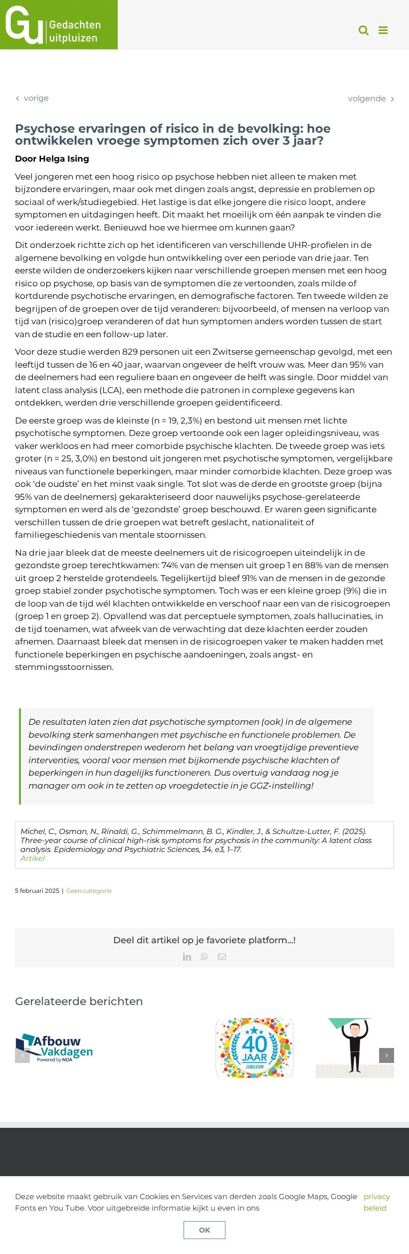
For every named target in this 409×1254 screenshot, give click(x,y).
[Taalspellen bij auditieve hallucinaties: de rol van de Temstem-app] (355, 1023)
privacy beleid (377, 1202)
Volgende (367, 98)
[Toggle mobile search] (364, 30)
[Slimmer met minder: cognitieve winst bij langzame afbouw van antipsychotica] (54, 1023)
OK (204, 1230)
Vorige (36, 98)
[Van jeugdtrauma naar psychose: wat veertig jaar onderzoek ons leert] (254, 1023)
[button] (22, 1055)
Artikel (32, 858)
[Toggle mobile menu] (384, 30)
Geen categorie (89, 890)
